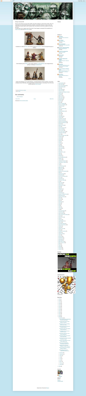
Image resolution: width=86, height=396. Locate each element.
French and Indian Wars (62, 135)
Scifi (59, 209)
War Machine (60, 237)
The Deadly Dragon (61, 223)
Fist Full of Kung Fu (61, 127)
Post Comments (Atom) (24, 100)
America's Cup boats (62, 52)
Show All (69, 78)
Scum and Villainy (61, 210)
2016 (60, 306)
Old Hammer (60, 178)
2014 (60, 309)
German (59, 139)
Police (59, 187)
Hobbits (59, 145)
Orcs (59, 181)
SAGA (59, 204)
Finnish (59, 126)
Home (35, 98)
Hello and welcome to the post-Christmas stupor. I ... (64, 327)
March (60, 361)
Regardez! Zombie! (61, 196)
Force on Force (61, 130)
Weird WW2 (60, 240)
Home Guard (60, 148)
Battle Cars (60, 95)
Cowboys (60, 117)
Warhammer (60, 238)
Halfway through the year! (63, 48)
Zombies (59, 247)
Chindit (59, 109)
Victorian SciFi (60, 233)
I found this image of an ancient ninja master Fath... (64, 336)
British (59, 102)
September (61, 354)
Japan (59, 153)
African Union (60, 90)
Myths (59, 172)
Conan (19, 91)
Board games (60, 98)
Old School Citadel (61, 180)
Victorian (59, 232)
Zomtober (60, 249)
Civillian (59, 113)
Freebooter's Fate (61, 132)
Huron (59, 149)
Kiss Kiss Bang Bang (62, 157)
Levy (59, 163)
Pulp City (60, 190)
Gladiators (60, 140)
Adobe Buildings (61, 86)
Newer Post (18, 98)
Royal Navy (60, 201)
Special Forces (61, 217)
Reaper (26, 63)
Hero (59, 144)
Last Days (60, 159)
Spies (59, 218)
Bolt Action (60, 99)
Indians (59, 150)
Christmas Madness (61, 111)
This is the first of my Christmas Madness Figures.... (64, 348)
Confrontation (60, 116)
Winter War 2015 (61, 241)
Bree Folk (60, 100)
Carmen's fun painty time (63, 51)
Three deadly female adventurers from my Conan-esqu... (65, 320)
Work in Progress (61, 242)
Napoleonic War (61, 173)
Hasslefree (39, 46)
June (60, 358)
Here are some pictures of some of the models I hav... (64, 341)
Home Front (60, 146)
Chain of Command (61, 108)
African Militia (60, 89)
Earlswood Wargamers (62, 122)
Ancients (59, 94)
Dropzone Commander (62, 121)
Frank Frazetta (18, 29)
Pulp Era (59, 191)
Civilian (59, 112)
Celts (59, 107)
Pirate (59, 186)
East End (60, 123)
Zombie (59, 246)
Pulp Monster (60, 192)
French (59, 134)
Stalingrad (60, 219)
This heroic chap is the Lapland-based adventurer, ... (64, 329)
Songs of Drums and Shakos (63, 214)
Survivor (59, 222)
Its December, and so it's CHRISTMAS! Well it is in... (64, 350)
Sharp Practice (60, 213)
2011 (60, 313)
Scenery (59, 208)
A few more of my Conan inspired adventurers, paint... (65, 338)
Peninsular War (61, 185)
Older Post (51, 98)
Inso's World (61, 40)
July (60, 357)
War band (60, 236)
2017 (60, 304)
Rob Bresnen (60, 376)
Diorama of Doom (61, 120)
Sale (59, 205)
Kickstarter (60, 155)
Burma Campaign (61, 103)
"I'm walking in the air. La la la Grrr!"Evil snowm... (64, 331)
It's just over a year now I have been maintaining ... (64, 334)
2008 (60, 366)
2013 (60, 310)
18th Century (60, 84)
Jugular (59, 154)
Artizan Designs (38, 84)
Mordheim (60, 169)
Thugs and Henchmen (62, 224)
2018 (60, 303)
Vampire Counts (61, 228)
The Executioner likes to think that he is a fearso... (64, 322)
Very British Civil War (62, 231)
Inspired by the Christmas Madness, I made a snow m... (64, 346)
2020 (60, 300)
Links (59, 164)
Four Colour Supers (61, 131)
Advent (59, 88)
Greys (59, 141)
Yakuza (59, 245)
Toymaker (60, 226)
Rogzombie (61, 64)
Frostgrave (60, 136)
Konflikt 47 (60, 158)
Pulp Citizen (61, 74)
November (61, 352)
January (60, 364)
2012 (60, 312)
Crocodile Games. (38, 64)
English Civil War (61, 125)
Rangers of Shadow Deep (62, 194)
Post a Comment (20, 96)
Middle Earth (60, 167)
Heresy (26, 46)
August (60, 355)
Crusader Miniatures (41, 63)
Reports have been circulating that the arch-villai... (64, 324)
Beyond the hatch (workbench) (63, 37)
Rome (59, 200)
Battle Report (60, 97)
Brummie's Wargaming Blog (64, 47)
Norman (59, 177)
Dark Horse (27, 29)
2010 (60, 315)
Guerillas (60, 143)
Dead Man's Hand (61, 118)
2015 (60, 307)
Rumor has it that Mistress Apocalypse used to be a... (64, 343)
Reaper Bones (60, 195)
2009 (60, 316)
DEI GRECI (61, 36)
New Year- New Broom (62, 176)
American (60, 93)
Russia (59, 203)
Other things (60, 182)
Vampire (59, 227)
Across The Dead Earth (62, 85)
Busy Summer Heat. (62, 41)
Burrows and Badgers (62, 104)
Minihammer (60, 168)
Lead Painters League (62, 162)
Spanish (59, 215)
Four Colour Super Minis (35, 6)
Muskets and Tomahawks (62, 171)
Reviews (59, 199)
